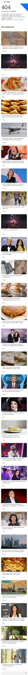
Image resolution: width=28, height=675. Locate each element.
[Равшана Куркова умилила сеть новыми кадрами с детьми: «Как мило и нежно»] (14, 614)
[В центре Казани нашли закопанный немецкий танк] (14, 270)
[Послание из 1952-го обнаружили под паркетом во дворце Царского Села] (14, 42)
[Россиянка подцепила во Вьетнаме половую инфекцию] (14, 659)
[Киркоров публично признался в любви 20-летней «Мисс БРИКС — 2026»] (14, 453)
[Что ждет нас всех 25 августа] (14, 65)
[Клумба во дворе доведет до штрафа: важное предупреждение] (14, 636)
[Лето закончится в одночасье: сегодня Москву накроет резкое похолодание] (14, 545)
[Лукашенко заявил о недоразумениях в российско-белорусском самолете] (14, 133)
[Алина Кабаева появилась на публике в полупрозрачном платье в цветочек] (14, 179)
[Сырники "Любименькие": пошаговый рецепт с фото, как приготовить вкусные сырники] (14, 87)
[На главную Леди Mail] (8, 2)
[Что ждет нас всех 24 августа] (14, 225)
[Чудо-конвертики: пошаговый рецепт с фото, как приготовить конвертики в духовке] (14, 110)
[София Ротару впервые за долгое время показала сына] (14, 476)
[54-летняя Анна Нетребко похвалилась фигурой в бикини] (14, 522)
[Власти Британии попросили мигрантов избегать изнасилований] (14, 591)
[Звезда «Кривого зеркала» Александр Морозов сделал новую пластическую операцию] (14, 156)
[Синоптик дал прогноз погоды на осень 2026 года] (14, 202)
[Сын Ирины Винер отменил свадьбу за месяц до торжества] (14, 408)
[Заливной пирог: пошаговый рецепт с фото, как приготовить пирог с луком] (14, 316)
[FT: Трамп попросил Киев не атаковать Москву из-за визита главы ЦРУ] (14, 385)
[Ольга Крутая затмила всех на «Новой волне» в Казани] (14, 248)
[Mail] (5, 2)
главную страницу (18, 19)
